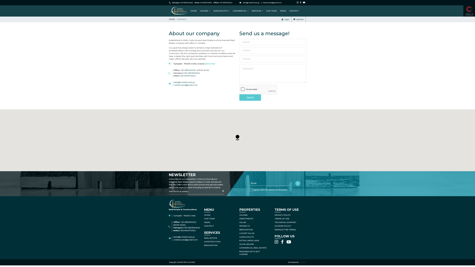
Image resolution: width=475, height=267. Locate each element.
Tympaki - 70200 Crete (184, 215)
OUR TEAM (209, 218)
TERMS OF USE (282, 218)
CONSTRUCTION (212, 241)
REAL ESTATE (210, 238)
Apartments (246, 218)
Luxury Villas (246, 233)
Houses (243, 215)
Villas (242, 222)
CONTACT (294, 11)
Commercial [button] (240, 11)
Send (250, 97)
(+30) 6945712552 (187, 76)
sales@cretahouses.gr (251, 3)
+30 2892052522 (225, 3)
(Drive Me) (210, 64)
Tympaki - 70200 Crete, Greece (194, 64)
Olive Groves (246, 244)
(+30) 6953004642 (191, 73)
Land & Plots (246, 237)
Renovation (246, 229)
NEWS (283, 11)
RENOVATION (211, 245)
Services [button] (256, 11)
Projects (244, 226)
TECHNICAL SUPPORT (285, 222)
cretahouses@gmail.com (272, 3)
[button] (237, 137)
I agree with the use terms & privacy (270, 190)
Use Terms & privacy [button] (178, 191)
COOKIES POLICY (283, 226)
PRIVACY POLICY (283, 215)
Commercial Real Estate (252, 248)
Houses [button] (204, 11)
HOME (207, 215)
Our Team (271, 11)
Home (193, 11)
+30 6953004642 (186, 3)
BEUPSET (302, 262)
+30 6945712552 (206, 3)
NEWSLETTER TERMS (285, 229)
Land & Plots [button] (220, 11)
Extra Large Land (249, 240)
